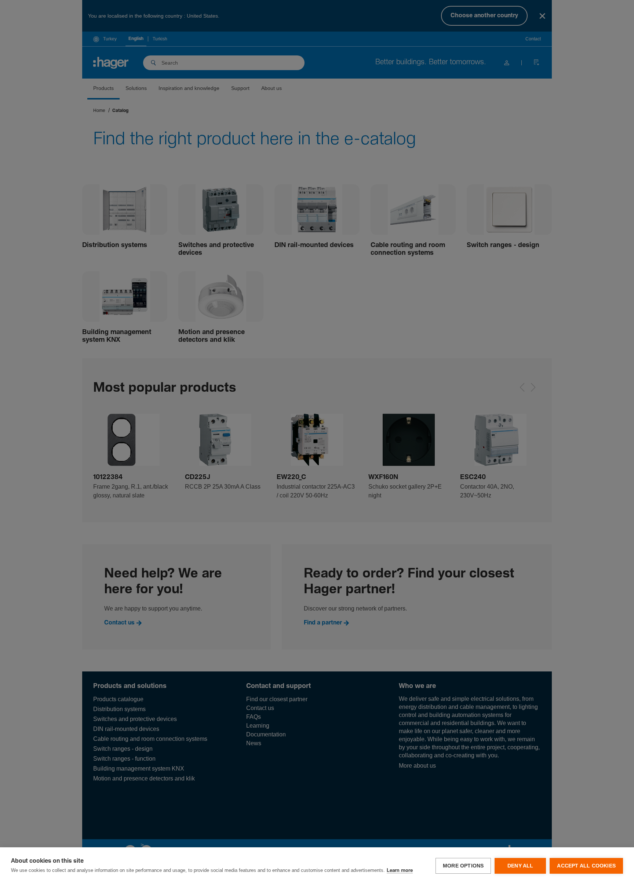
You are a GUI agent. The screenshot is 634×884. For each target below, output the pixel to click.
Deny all (520, 866)
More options (463, 866)
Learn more (400, 870)
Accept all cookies (586, 866)
